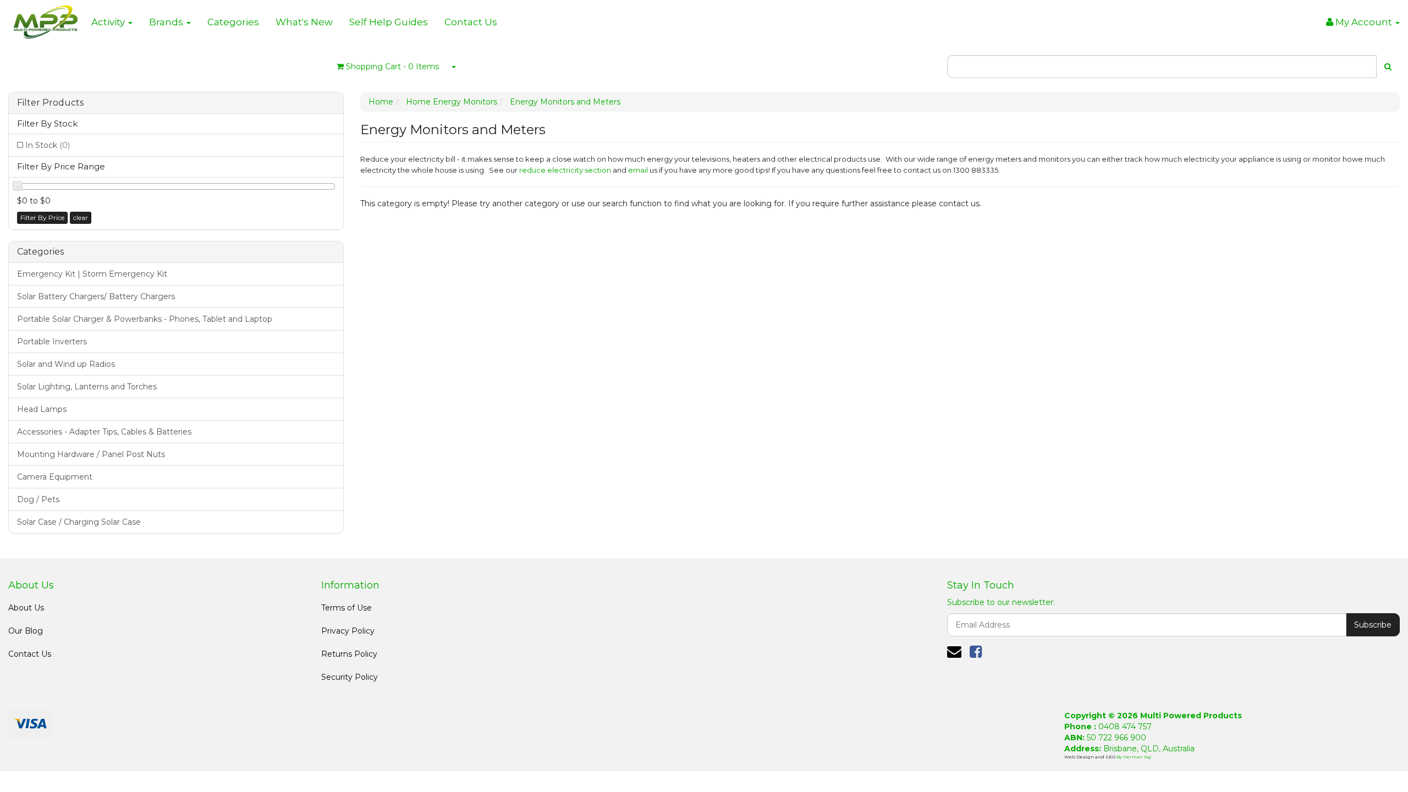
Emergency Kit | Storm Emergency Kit (92, 274)
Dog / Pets (38, 499)
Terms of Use (346, 608)
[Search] (1388, 66)
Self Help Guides (388, 22)
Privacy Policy (348, 631)
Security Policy (349, 677)
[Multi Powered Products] (45, 19)
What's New (304, 22)
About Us (26, 608)
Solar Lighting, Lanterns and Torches (87, 387)
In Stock (47, 145)
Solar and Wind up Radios (66, 364)
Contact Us (470, 22)
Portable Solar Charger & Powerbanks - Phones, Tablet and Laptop (144, 319)
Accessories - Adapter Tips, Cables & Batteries (104, 432)
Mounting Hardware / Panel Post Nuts (91, 454)
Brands (167, 22)
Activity (109, 22)
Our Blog (25, 631)
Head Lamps (42, 409)
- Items (392, 67)
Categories (233, 22)
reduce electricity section (565, 170)
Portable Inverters (52, 341)
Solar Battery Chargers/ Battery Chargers (96, 296)
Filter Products (50, 103)
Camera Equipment (54, 477)
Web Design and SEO (1090, 757)
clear (80, 217)
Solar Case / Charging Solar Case (79, 522)
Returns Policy (349, 654)
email (638, 170)
